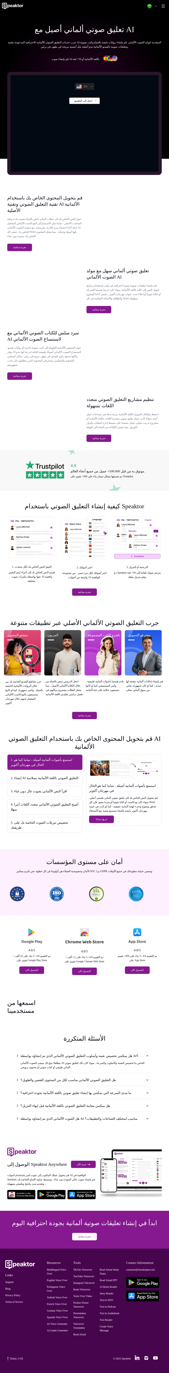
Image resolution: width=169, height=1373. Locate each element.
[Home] (12, 6)
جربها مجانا (101, 819)
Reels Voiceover (81, 1289)
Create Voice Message (106, 1328)
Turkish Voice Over (57, 1297)
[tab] (45, 762)
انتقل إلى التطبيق (83, 100)
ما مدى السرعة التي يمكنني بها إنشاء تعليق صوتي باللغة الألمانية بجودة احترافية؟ (75, 1093)
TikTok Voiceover (82, 1269)
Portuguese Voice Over (56, 1288)
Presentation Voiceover (79, 1315)
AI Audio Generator (57, 1330)
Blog (7, 1288)
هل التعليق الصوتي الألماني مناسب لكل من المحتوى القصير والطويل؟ (68, 1080)
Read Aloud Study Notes (109, 1271)
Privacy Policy (12, 1295)
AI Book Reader (108, 1286)
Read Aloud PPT (109, 1280)
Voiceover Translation (79, 1325)
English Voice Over (57, 1280)
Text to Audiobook (109, 1313)
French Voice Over (57, 1304)
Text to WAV (106, 1300)
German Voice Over (57, 1310)
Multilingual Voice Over (56, 1271)
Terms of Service (14, 1301)
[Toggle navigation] (163, 6)
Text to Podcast (108, 1306)
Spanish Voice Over (57, 1317)
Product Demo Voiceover (80, 1304)
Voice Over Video (82, 1296)
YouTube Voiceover (83, 1276)
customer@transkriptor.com (140, 1269)
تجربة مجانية (19, 247)
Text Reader (106, 1319)
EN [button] (85, 86)
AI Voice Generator (57, 1323)
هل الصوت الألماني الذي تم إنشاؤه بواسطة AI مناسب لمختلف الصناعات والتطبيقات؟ (78, 1118)
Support (9, 1282)
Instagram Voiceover (84, 1282)
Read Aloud (79, 1334)
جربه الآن (81, 1164)
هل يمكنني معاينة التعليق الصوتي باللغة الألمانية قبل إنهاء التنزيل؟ (65, 1106)
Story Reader (106, 1293)
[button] (151, 6)
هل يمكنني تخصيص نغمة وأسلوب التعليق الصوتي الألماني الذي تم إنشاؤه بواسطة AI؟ (79, 1056)
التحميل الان (31, 970)
